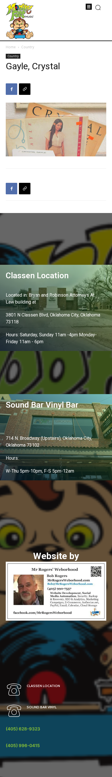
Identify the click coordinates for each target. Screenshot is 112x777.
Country (27, 47)
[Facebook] (11, 89)
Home (11, 47)
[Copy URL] (24, 89)
